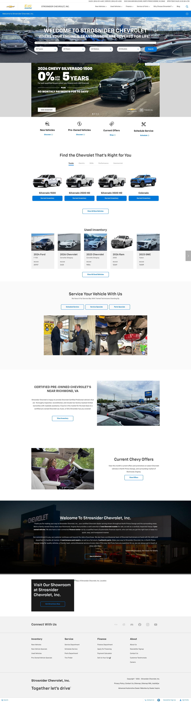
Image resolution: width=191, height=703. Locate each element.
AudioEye (155, 683)
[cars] (116, 624)
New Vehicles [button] (100, 7)
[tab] (71, 163)
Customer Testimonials (138, 658)
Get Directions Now (52, 604)
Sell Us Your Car (103, 658)
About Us (133, 645)
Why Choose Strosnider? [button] (162, 7)
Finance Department (105, 645)
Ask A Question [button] (95, 556)
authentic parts (105, 540)
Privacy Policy (119, 683)
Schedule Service (71, 649)
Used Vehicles (36, 653)
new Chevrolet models (109, 527)
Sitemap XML (146, 683)
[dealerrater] (124, 624)
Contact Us (134, 653)
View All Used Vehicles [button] (95, 274)
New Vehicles (36, 645)
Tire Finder (69, 658)
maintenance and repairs (71, 540)
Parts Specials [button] (119, 307)
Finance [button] (129, 7)
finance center (75, 530)
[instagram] (148, 624)
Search (150, 49)
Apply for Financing (104, 649)
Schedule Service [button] (72, 307)
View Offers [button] (133, 477)
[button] (187, 7)
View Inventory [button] (62, 418)
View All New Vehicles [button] (95, 211)
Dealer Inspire (155, 688)
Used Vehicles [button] (115, 7)
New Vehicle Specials (39, 649)
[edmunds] (132, 624)
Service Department (72, 645)
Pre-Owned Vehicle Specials (41, 658)
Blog (178, 6)
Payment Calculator (104, 653)
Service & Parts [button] (142, 7)
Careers (133, 662)
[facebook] (140, 624)
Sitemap (137, 683)
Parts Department (71, 653)
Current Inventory (47, 198)
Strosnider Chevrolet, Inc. (150, 679)
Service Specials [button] (96, 307)
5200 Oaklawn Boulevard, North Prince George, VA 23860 (144, 1)
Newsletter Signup (137, 649)
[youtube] (155, 624)
